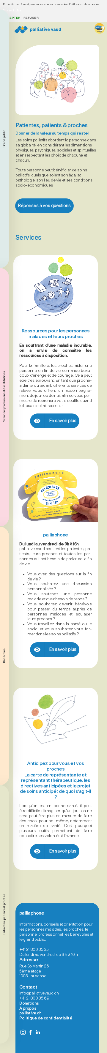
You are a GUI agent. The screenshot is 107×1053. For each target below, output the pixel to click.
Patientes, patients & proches (4, 914)
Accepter (12, 17)
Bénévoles (4, 655)
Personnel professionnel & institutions (4, 397)
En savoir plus (12, 10)
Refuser (31, 17)
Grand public (4, 139)
